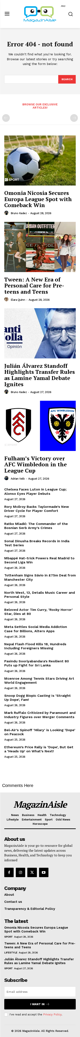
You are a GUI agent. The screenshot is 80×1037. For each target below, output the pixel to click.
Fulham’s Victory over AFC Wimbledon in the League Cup (35, 464)
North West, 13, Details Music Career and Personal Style (39, 595)
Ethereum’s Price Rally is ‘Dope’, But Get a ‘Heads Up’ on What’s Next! (38, 749)
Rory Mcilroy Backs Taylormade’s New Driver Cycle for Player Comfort (36, 509)
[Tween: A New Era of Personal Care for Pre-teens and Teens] (40, 247)
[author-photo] (7, 213)
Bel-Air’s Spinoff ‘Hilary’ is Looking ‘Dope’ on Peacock (39, 732)
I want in (37, 1004)
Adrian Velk (18, 478)
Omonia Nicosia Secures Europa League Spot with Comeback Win (38, 199)
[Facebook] (9, 872)
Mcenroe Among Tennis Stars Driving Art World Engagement (39, 680)
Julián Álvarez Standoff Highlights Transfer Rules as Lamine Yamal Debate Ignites (39, 375)
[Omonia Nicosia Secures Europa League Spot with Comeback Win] (40, 161)
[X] (32, 872)
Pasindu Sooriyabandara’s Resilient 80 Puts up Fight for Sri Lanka (36, 663)
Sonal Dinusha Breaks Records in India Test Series (36, 543)
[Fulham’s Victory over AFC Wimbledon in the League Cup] (40, 426)
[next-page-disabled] (74, 118)
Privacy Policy (52, 1014)
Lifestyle (10, 952)
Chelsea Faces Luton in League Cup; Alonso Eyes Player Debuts (35, 491)
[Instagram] (20, 872)
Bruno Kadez (19, 213)
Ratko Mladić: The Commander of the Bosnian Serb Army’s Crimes (36, 526)
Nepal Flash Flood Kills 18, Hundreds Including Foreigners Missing (35, 646)
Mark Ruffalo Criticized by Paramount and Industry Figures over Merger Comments (40, 715)
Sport (8, 936)
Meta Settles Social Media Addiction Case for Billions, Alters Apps (35, 629)
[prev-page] (6, 118)
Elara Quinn (18, 299)
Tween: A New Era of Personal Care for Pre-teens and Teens (34, 285)
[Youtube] (43, 872)
